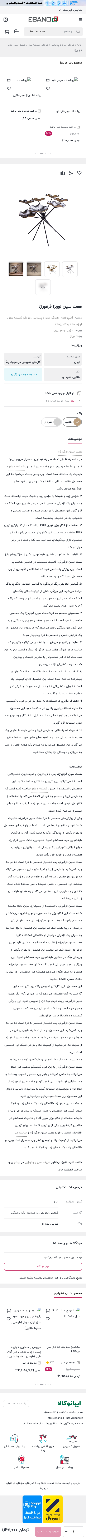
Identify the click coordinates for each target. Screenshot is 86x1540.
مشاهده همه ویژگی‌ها (23, 375)
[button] (50, 153)
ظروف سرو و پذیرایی (62, 45)
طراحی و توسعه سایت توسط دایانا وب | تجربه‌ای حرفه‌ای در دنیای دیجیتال (43, 1485)
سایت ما (21, 1133)
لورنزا (73, 336)
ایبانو (17, 1162)
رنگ (79, 414)
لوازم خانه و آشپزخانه (68, 324)
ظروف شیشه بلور (38, 45)
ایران (77, 362)
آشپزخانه (67, 318)
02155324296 (67, 1413)
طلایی (76, 377)
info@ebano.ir (55, 1418)
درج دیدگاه (43, 1266)
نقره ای (66, 377)
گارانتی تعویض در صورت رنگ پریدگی (34, 1213)
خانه (79, 45)
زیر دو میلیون (62, 330)
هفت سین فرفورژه (70, 452)
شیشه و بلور (17, 467)
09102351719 (50, 1413)
